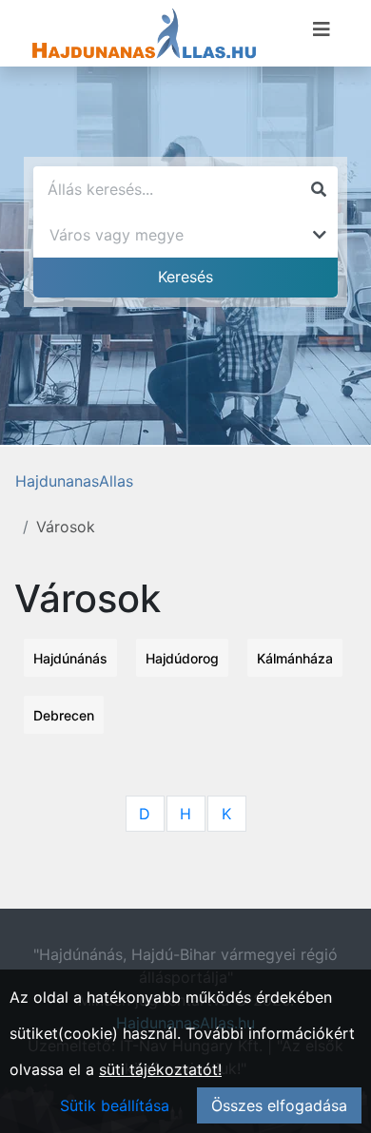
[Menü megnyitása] (321, 29)
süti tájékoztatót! (160, 1069)
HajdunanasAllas (74, 480)
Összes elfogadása (279, 1105)
